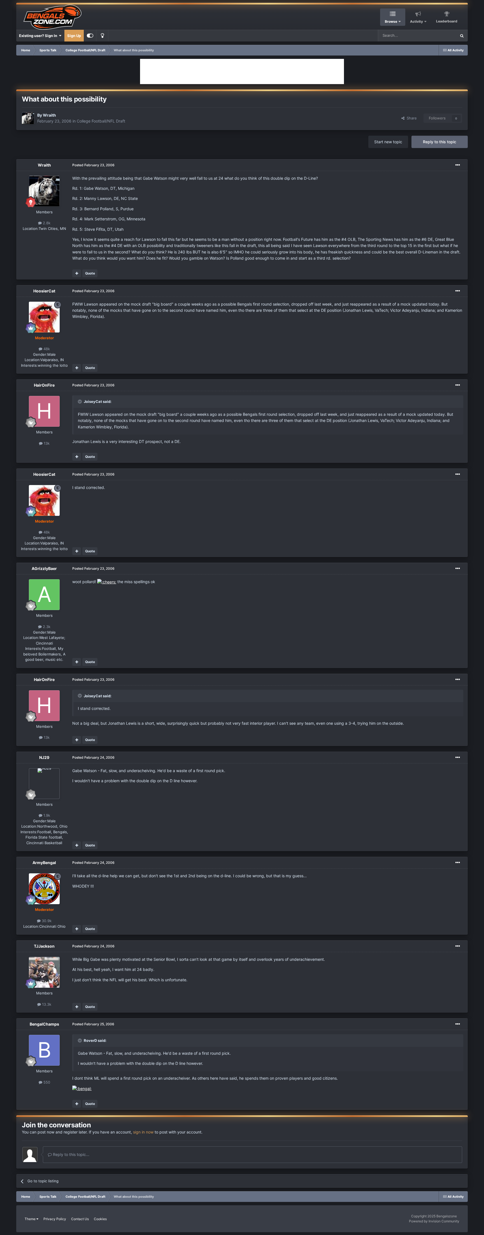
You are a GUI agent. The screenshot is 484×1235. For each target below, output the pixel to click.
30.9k (46, 920)
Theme (30, 1219)
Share (410, 118)
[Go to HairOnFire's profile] (44, 411)
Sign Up (74, 35)
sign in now (143, 1132)
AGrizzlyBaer (44, 568)
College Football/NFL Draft (101, 121)
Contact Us (80, 1219)
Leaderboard (446, 21)
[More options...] (457, 165)
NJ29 (44, 757)
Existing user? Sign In (39, 35)
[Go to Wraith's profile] (28, 118)
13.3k (46, 1004)
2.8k (46, 223)
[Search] (462, 35)
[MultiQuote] (76, 273)
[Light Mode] (102, 35)
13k (46, 443)
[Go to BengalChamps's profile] (44, 1050)
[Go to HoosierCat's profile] (44, 317)
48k (46, 349)
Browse (391, 21)
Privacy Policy (54, 1219)
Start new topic (388, 141)
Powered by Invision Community (434, 1221)
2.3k (46, 626)
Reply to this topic (439, 141)
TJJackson (44, 946)
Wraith (49, 115)
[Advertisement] (242, 71)
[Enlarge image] (106, 581)
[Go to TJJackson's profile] (44, 972)
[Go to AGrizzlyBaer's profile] (44, 594)
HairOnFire (44, 385)
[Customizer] (90, 35)
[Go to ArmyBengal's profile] (44, 888)
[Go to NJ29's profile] (44, 783)
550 (46, 1082)
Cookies (100, 1219)
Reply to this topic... (70, 1154)
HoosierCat (44, 290)
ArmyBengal (44, 862)
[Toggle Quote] (80, 401)
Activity (416, 21)
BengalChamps (44, 1024)
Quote (90, 273)
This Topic (440, 35)
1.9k (46, 815)
